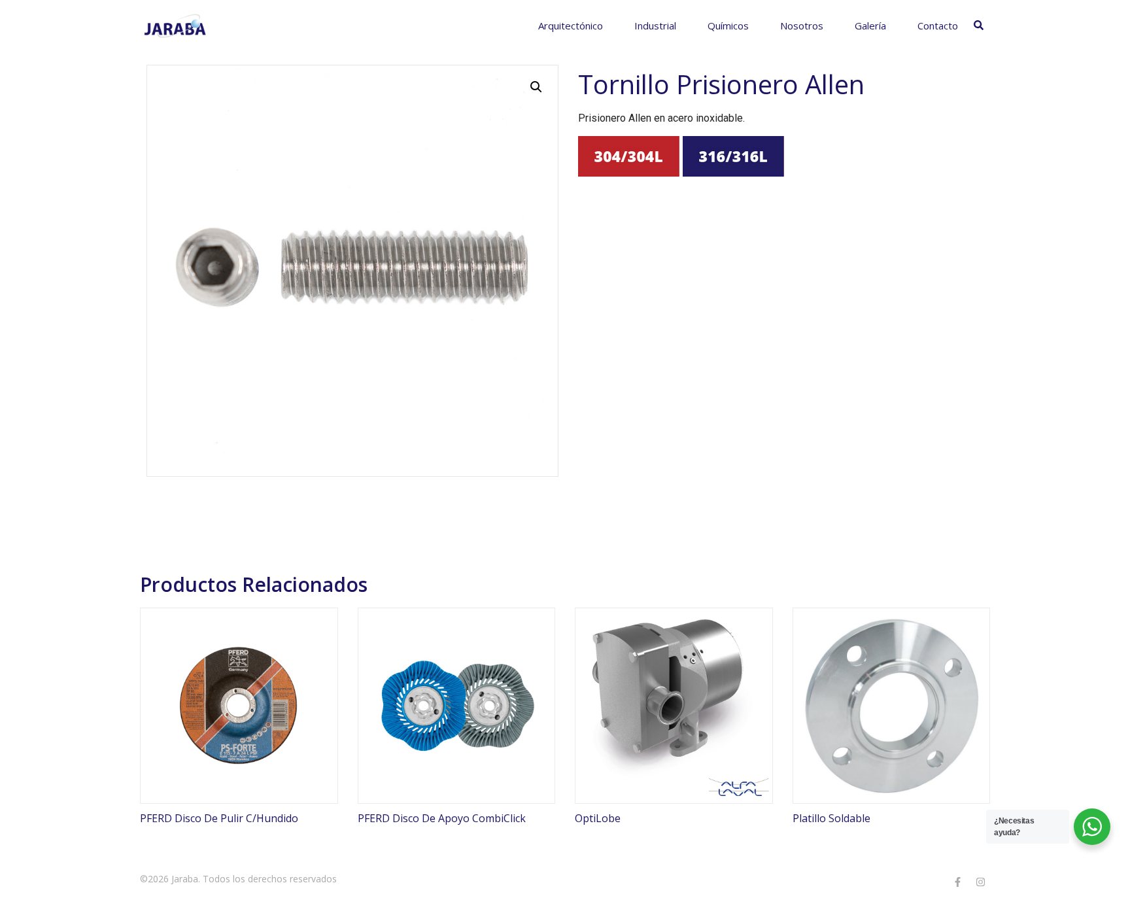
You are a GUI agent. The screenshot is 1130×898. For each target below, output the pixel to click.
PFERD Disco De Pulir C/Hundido (219, 818)
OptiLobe (598, 818)
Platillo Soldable (831, 818)
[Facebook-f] (957, 881)
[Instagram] (980, 881)
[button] (536, 87)
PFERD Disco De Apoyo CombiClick (442, 818)
